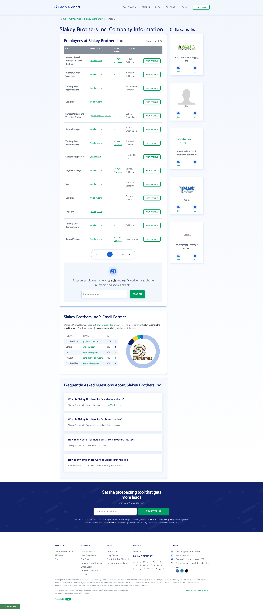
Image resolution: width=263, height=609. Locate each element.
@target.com (95, 157)
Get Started (201, 7)
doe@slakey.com (90, 352)
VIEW (152, 61)
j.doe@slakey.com (91, 363)
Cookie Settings (10, 606)
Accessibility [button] (60, 599)
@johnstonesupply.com (100, 115)
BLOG (158, 7)
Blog (57, 559)
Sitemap (137, 551)
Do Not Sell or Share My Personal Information (118, 561)
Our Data (85, 559)
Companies (75, 19)
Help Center (112, 555)
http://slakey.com (114, 405)
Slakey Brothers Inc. (94, 19)
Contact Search (88, 551)
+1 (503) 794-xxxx (118, 143)
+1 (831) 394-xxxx (118, 170)
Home (63, 19)
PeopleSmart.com (107, 522)
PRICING (146, 7)
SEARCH (137, 294)
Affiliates (59, 555)
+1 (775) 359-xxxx (118, 239)
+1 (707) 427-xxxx (118, 60)
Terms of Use (154, 519)
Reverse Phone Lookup (91, 563)
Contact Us (112, 551)
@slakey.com (96, 61)
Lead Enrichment (88, 555)
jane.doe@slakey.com (93, 358)
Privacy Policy (169, 519)
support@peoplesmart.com (188, 551)
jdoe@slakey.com (91, 341)
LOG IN (184, 7)
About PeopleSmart (64, 551)
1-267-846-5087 (183, 555)
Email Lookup (87, 567)
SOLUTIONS (128, 7)
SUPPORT (170, 7)
